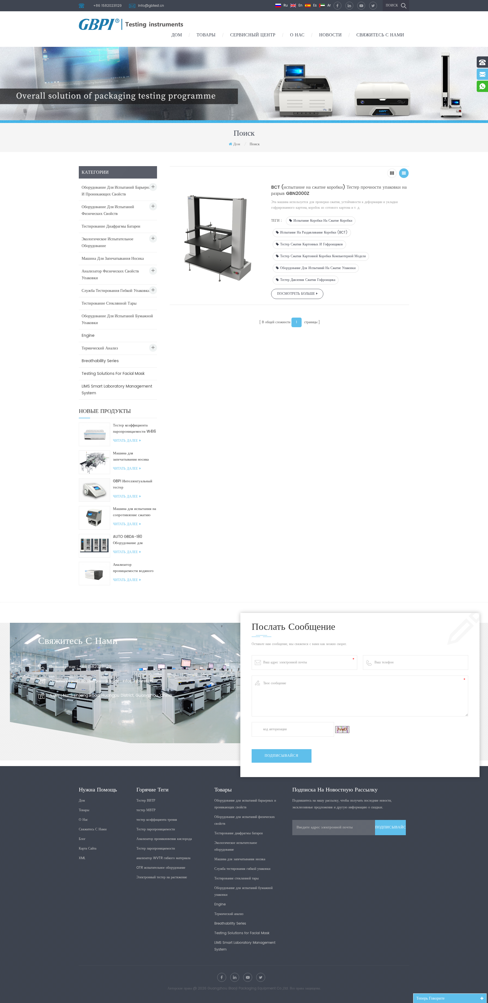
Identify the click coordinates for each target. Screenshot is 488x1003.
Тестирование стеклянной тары (109, 303)
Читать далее (125, 440)
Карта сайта (87, 848)
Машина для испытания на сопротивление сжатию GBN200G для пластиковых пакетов (134, 512)
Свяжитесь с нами (380, 35)
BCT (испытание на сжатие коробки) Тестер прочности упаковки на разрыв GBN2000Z (339, 190)
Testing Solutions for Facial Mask (113, 373)
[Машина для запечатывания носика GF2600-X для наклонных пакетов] (94, 462)
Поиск (392, 5)
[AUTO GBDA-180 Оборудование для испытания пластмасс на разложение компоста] (94, 545)
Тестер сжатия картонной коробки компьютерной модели (323, 256)
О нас (297, 35)
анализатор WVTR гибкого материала (163, 858)
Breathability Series (100, 361)
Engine (88, 335)
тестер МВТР (146, 810)
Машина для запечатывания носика (113, 258)
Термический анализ (100, 348)
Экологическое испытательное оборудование (107, 242)
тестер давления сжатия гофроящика (307, 280)
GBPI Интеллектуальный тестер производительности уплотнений (132, 484)
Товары (206, 35)
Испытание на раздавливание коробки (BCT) (314, 232)
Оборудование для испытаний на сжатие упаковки (318, 268)
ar (328, 5)
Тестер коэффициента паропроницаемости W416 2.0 (134, 429)
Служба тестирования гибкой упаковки (116, 290)
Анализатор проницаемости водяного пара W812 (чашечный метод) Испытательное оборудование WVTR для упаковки (133, 568)
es (314, 5)
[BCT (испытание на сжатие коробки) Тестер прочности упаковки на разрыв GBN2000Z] (217, 236)
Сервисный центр (252, 35)
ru (285, 5)
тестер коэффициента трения (156, 819)
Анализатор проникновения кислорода (164, 839)
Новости (330, 35)
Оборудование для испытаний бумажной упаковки (117, 319)
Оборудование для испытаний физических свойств (108, 210)
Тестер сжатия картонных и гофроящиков (311, 244)
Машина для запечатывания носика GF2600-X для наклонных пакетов (134, 456)
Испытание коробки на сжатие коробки (322, 220)
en (299, 5)
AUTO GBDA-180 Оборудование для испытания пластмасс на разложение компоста (132, 540)
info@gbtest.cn (151, 5)
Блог (82, 839)
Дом (176, 35)
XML (82, 858)
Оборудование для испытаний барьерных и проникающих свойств (117, 190)
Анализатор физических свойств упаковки (110, 274)
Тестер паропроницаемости (155, 829)
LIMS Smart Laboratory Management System (117, 389)
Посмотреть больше (296, 293)
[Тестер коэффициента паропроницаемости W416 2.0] (94, 434)
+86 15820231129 (107, 5)
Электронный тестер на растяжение (161, 877)
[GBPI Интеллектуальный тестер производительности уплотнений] (94, 490)
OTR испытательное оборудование (160, 867)
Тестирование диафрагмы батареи (111, 226)
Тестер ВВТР (145, 800)
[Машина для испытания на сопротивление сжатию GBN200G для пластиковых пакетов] (94, 518)
